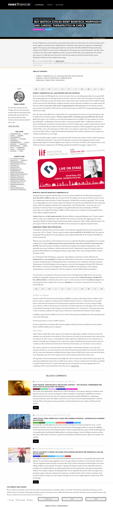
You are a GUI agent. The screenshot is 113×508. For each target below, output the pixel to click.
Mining (25, 145)
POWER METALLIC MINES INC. (18, 181)
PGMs (21, 151)
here (83, 145)
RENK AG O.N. (14, 160)
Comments (39, 5)
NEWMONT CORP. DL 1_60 (17, 176)
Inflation (13, 151)
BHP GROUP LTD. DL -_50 (16, 182)
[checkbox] (8, 500)
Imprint (47, 505)
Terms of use (75, 366)
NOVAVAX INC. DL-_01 (16, 169)
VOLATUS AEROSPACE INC (17, 188)
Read (35, 407)
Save (72, 499)
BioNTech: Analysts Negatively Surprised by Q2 (54, 78)
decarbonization (15, 133)
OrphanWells (14, 140)
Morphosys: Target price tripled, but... (50, 80)
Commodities (20, 147)
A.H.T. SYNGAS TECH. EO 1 (17, 158)
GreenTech (22, 144)
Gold (11, 147)
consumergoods (15, 137)
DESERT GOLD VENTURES (17, 172)
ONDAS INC (13, 186)
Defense (20, 135)
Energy (26, 133)
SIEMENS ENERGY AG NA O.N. (18, 163)
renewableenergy (15, 142)
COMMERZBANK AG (15, 170)
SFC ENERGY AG (14, 165)
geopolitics (20, 149)
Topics (49, 5)
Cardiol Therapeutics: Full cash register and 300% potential (59, 76)
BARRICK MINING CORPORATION (18, 174)
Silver (12, 149)
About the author (13, 126)
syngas (12, 135)
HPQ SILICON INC (14, 167)
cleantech (13, 139)
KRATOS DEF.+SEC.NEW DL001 (18, 189)
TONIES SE (24, 160)
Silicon (26, 142)
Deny (95, 499)
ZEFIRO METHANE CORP (16, 162)
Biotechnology (15, 145)
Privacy (53, 505)
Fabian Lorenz (60, 61)
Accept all (48, 499)
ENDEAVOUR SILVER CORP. (17, 179)
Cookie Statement (62, 505)
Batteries (13, 144)
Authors (59, 5)
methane (23, 139)
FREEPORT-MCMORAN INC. (17, 184)
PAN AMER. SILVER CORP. (16, 177)
